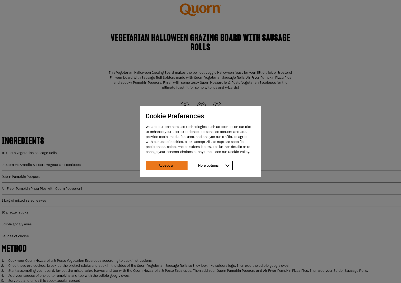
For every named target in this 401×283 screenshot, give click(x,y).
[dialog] (200, 141)
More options (208, 165)
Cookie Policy (238, 152)
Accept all (167, 165)
